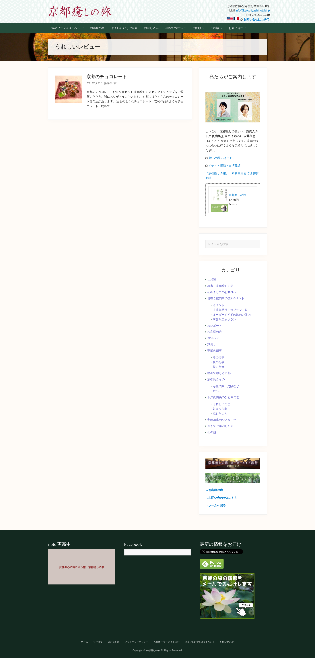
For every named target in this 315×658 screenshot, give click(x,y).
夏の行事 (218, 362)
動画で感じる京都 (219, 373)
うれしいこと (221, 404)
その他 (211, 432)
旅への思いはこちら (222, 157)
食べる (217, 391)
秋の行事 (218, 366)
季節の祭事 (214, 350)
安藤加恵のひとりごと (221, 419)
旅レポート (214, 325)
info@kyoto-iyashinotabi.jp (253, 10)
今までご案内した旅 (220, 426)
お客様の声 (110, 83)
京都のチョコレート (107, 76)
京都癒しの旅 (237, 195)
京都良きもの (216, 379)
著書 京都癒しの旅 (220, 285)
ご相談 (211, 279)
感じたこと (220, 413)
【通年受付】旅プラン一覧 (230, 309)
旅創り (211, 344)
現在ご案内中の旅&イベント (225, 298)
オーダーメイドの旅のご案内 (232, 314)
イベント (218, 305)
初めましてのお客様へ (221, 292)
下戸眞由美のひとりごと (223, 397)
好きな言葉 (220, 408)
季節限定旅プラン (224, 319)
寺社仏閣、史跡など (226, 386)
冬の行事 (218, 357)
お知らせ (213, 338)
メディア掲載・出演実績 (224, 165)
